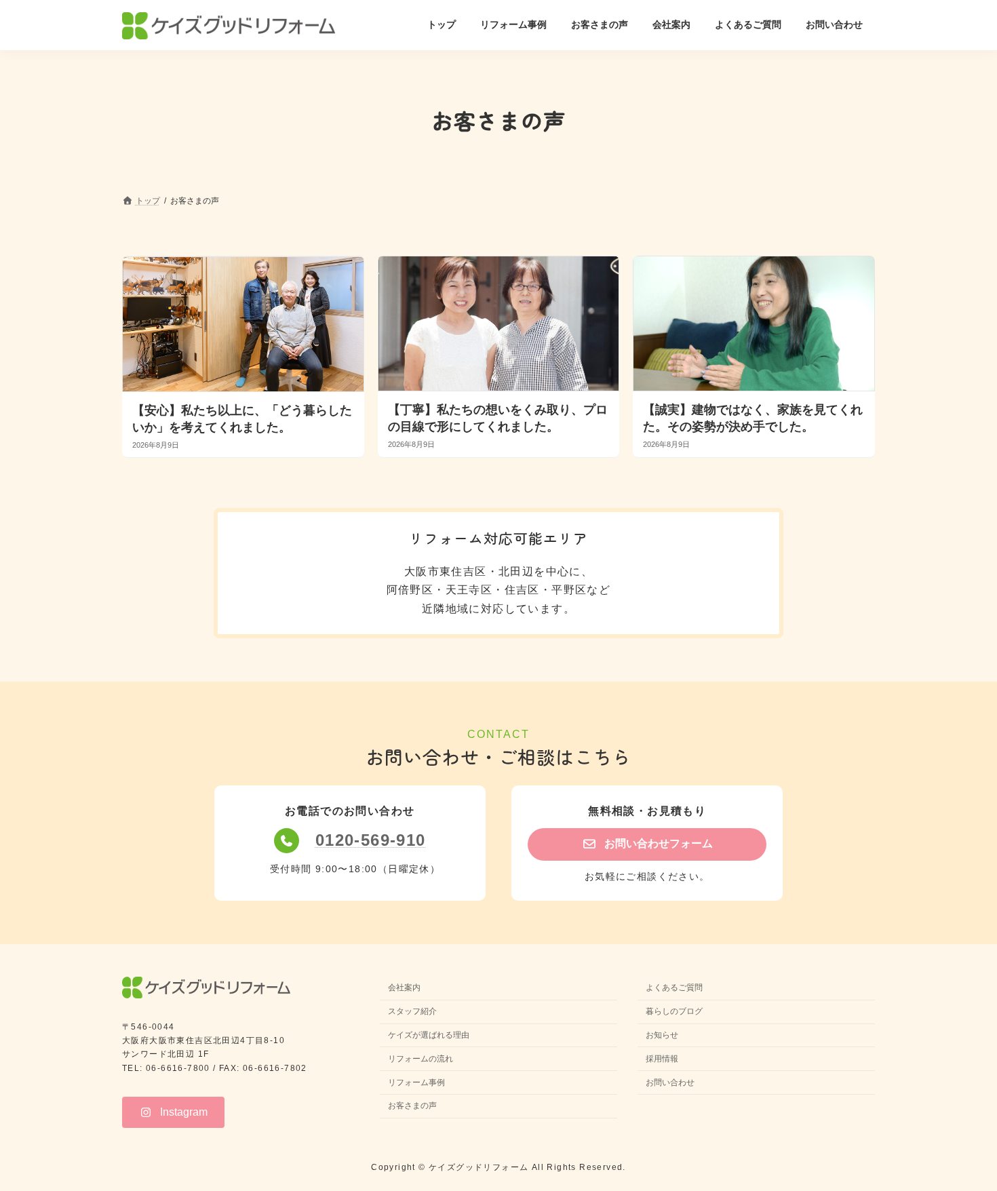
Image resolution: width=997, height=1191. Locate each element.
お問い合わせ (670, 1082)
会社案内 (404, 988)
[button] (647, 844)
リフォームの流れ (420, 1058)
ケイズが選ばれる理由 (428, 1035)
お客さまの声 (412, 1106)
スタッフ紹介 (412, 1012)
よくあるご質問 (674, 988)
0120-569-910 (370, 840)
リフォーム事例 (416, 1082)
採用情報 (662, 1058)
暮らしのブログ (674, 1012)
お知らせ (662, 1035)
